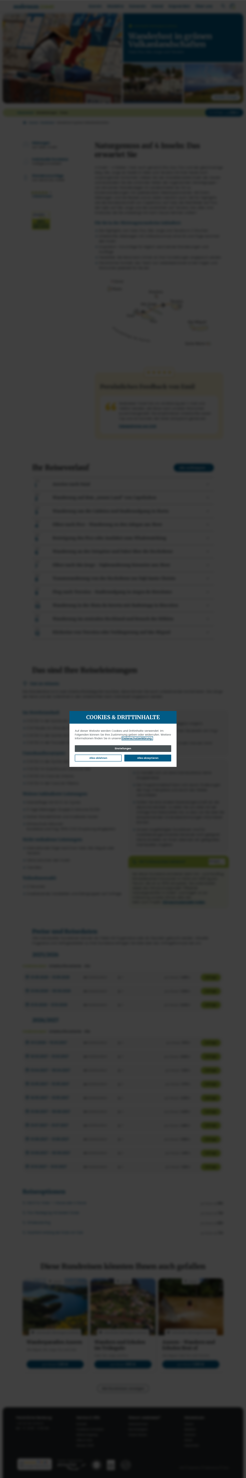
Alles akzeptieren (147, 758)
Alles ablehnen (98, 758)
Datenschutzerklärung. (137, 738)
